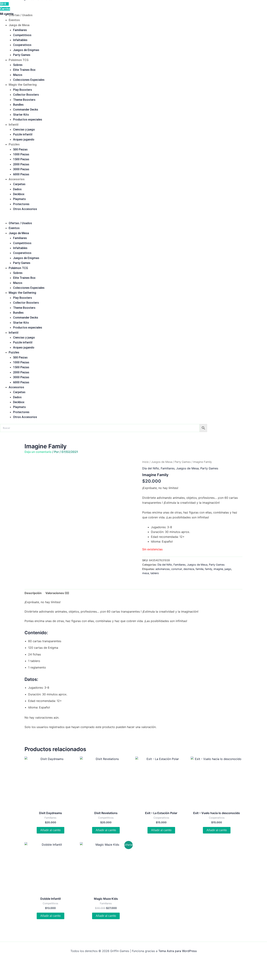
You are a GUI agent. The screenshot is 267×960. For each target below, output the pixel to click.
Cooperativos (22, 45)
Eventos (14, 20)
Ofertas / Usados (21, 15)
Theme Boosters (24, 99)
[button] (133, 218)
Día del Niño (150, 468)
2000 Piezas (21, 164)
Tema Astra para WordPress (177, 951)
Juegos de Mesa (161, 462)
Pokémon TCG (19, 60)
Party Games (21, 55)
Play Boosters (22, 89)
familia (199, 568)
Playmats (19, 199)
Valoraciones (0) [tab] (57, 593)
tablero (154, 573)
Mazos (17, 75)
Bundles (18, 104)
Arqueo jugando (23, 139)
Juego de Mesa (19, 25)
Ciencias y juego (24, 129)
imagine (218, 568)
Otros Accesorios (25, 209)
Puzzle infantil (22, 134)
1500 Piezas (21, 159)
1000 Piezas (21, 154)
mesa (145, 573)
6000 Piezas (21, 174)
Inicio (145, 462)
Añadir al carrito (50, 830)
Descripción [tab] (33, 593)
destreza (188, 568)
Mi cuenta (6, 14)
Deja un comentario (38, 452)
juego (227, 568)
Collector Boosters (26, 94)
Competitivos (22, 35)
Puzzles (14, 144)
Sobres (18, 65)
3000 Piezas (21, 169)
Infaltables (20, 40)
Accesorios (17, 179)
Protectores (21, 204)
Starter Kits (21, 114)
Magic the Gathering (23, 84)
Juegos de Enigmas (26, 50)
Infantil (13, 124)
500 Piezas (20, 149)
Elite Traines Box (24, 70)
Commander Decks (25, 109)
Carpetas (19, 184)
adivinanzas (162, 568)
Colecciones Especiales (28, 79)
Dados (17, 189)
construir (176, 568)
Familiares (20, 30)
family (208, 568)
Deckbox (18, 194)
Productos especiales (27, 119)
